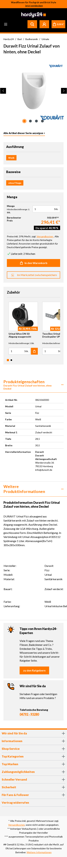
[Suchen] (32, 24)
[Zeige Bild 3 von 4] (36, 121)
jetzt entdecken (34, 5)
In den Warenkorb (36, 263)
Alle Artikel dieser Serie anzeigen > (24, 133)
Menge (11, 206)
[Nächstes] (64, 91)
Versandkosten (16, 824)
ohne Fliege (14, 182)
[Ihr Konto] (44, 24)
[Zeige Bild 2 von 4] (30, 121)
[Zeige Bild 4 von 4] (42, 121)
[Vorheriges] (3, 91)
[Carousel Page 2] (11, 360)
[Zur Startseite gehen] (33, 14)
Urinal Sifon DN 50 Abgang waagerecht (20, 335)
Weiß (11, 157)
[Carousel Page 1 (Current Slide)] (8, 360)
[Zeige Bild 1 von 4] (24, 121)
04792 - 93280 (29, 714)
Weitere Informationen (39, 852)
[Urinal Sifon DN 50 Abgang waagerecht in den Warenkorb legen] (34, 351)
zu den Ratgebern (34, 670)
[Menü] (5, 24)
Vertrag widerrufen (15, 802)
